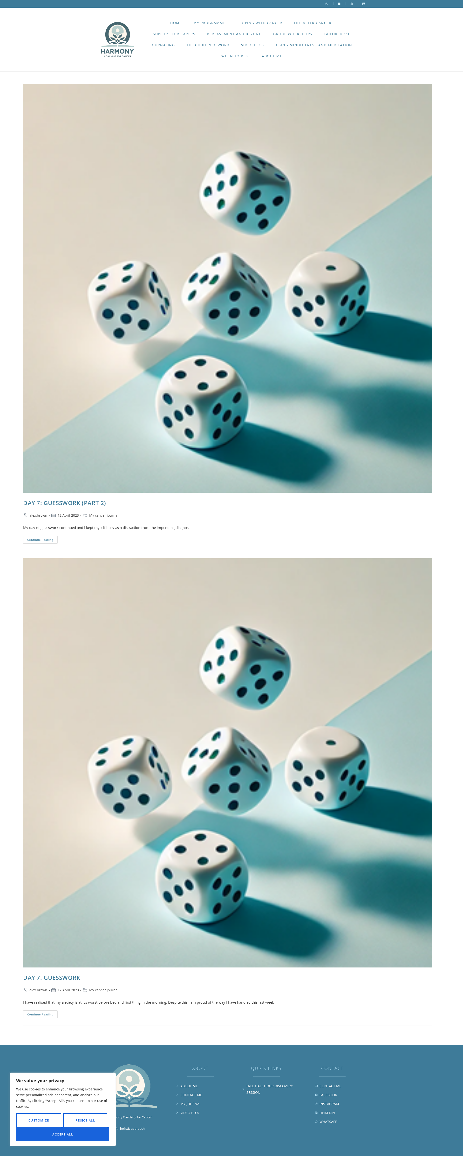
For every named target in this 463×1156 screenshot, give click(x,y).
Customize (38, 1120)
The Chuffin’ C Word (208, 45)
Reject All (85, 1120)
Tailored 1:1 (337, 34)
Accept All (62, 1134)
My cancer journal (103, 515)
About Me (272, 56)
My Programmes (210, 22)
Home (176, 22)
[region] (63, 1109)
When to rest (235, 56)
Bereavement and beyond (234, 34)
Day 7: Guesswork (51, 977)
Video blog (253, 45)
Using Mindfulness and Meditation (314, 45)
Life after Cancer (313, 22)
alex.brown (38, 515)
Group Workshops (292, 34)
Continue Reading (42, 538)
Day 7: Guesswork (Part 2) (64, 503)
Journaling (162, 45)
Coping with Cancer (260, 22)
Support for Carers (174, 34)
